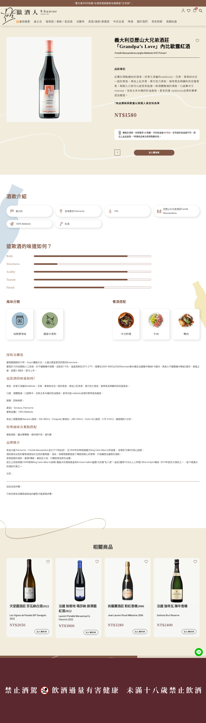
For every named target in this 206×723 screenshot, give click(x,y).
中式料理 (126, 334)
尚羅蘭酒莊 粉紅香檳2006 (126, 606)
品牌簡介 (13, 442)
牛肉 (156, 334)
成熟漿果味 (19, 334)
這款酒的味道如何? (20, 378)
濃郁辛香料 (49, 334)
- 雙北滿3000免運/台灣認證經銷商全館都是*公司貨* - (103, 3)
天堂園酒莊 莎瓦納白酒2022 (29, 606)
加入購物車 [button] (42, 631)
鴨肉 (186, 334)
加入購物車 (154, 153)
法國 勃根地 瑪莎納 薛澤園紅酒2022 (78, 608)
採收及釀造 (14, 354)
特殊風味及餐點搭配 (21, 426)
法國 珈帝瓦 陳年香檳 (172, 606)
